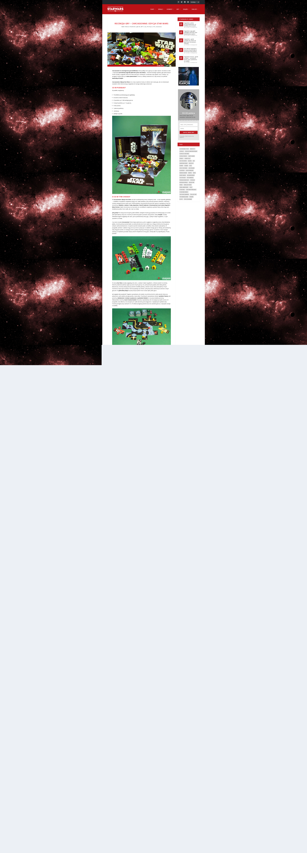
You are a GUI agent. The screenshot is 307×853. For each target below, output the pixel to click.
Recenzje (149, 26)
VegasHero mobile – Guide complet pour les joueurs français (119, 805)
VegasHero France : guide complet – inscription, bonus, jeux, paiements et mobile (191, 59)
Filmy (152, 9)
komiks (181, 165)
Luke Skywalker (189, 170)
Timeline (180, 747)
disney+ (181, 158)
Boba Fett (192, 148)
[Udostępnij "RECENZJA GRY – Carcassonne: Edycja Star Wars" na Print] (159, 587)
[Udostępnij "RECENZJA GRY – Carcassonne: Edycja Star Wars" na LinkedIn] (147, 587)
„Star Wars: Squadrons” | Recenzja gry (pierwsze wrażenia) (166, 643)
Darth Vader (191, 156)
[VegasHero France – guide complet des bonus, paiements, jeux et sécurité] (109, 796)
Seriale (160, 9)
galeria (189, 160)
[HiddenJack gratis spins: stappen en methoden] (109, 822)
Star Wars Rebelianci (191, 189)
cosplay (182, 151)
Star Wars (182, 189)
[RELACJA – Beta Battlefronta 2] (116, 635)
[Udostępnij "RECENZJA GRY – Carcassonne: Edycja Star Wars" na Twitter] (134, 587)
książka (186, 165)
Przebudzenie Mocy (184, 180)
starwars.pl (124, 850)
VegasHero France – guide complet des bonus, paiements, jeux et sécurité (119, 796)
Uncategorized (193, 27)
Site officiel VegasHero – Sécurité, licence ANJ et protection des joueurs (190, 50)
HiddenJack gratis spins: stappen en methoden (119, 821)
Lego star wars (183, 168)
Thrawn (191, 196)
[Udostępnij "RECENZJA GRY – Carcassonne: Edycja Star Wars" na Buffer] (150, 587)
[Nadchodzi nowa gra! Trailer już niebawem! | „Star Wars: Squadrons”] (133, 635)
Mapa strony (181, 752)
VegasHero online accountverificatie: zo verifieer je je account (190, 24)
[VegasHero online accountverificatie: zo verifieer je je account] (181, 24)
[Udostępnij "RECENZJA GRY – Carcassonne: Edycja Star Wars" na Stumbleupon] (153, 587)
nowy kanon (183, 175)
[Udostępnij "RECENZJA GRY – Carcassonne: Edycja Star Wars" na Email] (156, 587)
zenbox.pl (171, 850)
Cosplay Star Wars (184, 153)
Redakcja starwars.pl (160, 753)
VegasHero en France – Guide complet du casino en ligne (120, 814)
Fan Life (194, 9)
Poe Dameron (190, 177)
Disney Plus (187, 158)
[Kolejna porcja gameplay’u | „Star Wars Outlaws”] (149, 635)
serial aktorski (187, 184)
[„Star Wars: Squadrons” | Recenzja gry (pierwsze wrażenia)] (166, 635)
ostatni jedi (183, 177)
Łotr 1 (181, 199)
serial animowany (184, 187)
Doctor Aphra (183, 160)
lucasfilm (182, 170)
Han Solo (191, 163)
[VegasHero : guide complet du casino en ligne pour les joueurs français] (181, 40)
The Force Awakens (184, 194)
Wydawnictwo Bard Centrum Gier (135, 527)
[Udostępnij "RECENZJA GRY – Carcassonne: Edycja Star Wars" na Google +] (137, 587)
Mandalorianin (183, 172)
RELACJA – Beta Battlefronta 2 (113, 642)
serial (181, 184)
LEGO (190, 165)
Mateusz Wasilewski (130, 26)
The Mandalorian (184, 196)
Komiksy (169, 9)
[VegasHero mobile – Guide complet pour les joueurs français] (109, 805)
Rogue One (191, 182)
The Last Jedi (193, 194)
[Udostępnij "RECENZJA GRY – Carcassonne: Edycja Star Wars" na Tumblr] (140, 587)
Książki (185, 9)
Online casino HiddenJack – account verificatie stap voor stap (120, 830)
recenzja (192, 180)
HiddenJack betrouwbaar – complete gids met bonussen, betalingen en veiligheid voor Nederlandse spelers (120, 840)
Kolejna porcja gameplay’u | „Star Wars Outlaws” (149, 643)
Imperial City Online (183, 756)
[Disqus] (141, 674)
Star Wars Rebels (184, 192)
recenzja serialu (184, 182)
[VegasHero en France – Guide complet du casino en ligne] (109, 814)
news (194, 172)
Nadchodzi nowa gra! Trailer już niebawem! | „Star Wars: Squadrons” (133, 643)
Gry (177, 9)
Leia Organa (191, 168)
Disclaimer (154, 850)
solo (191, 187)
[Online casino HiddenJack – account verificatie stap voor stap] (109, 830)
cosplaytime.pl (183, 156)
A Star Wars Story (184, 148)
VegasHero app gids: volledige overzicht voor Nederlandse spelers (190, 32)
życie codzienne (188, 199)
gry (194, 160)
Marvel (190, 172)
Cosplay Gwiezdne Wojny (191, 151)
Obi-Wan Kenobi (190, 175)
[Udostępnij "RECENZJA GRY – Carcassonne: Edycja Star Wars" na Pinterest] (143, 587)
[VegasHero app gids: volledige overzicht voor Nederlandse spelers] (181, 32)
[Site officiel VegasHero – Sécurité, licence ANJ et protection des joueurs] (181, 50)
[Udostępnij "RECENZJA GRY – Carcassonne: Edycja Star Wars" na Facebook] (131, 587)
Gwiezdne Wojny (183, 163)
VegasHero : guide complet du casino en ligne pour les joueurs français (190, 41)
